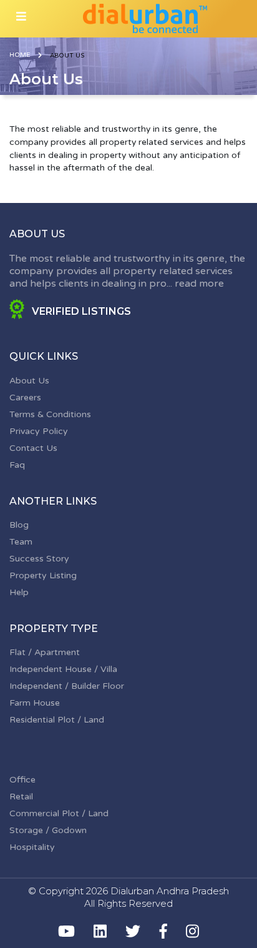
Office (22, 779)
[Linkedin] (100, 931)
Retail (21, 796)
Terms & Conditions (50, 414)
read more (199, 283)
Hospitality (32, 847)
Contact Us (33, 448)
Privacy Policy (38, 431)
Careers (25, 397)
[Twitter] (132, 931)
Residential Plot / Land (56, 719)
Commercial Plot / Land (59, 813)
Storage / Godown (48, 830)
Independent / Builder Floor (66, 686)
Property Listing (43, 575)
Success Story (39, 558)
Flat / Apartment (44, 652)
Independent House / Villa (63, 669)
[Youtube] (66, 931)
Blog (19, 525)
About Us (29, 380)
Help (19, 592)
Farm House (34, 703)
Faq (17, 465)
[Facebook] (163, 931)
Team (20, 541)
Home (19, 55)
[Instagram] (192, 931)
